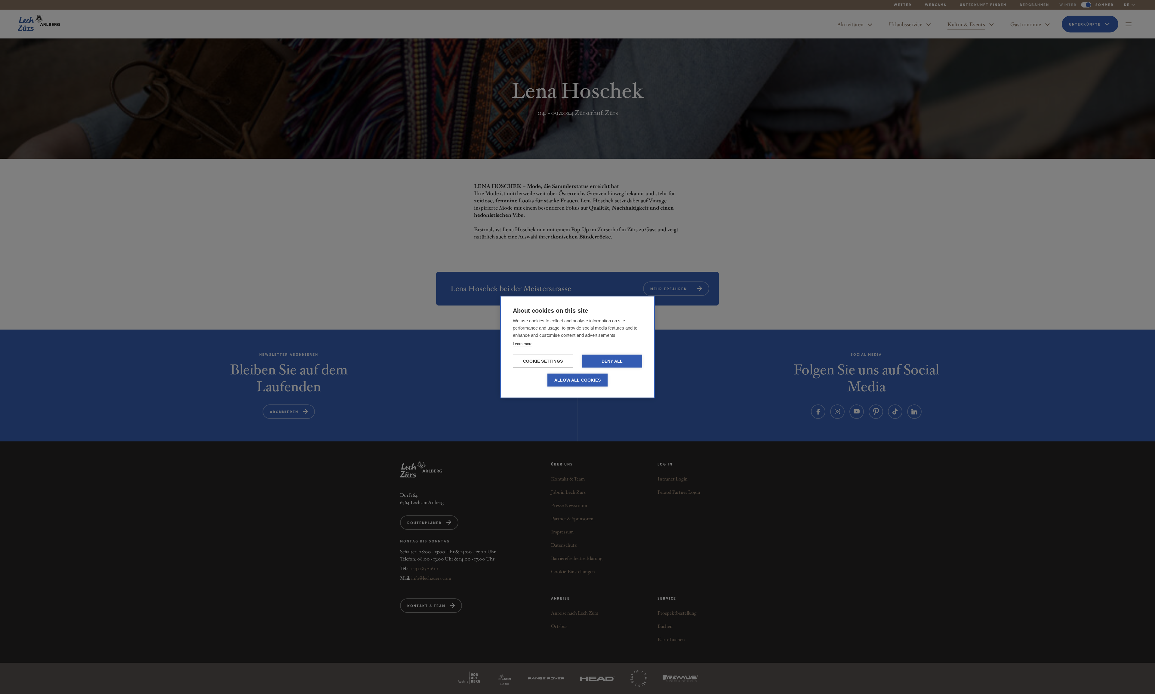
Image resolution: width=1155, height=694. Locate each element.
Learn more (522, 344)
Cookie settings (543, 361)
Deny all (612, 361)
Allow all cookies (577, 380)
